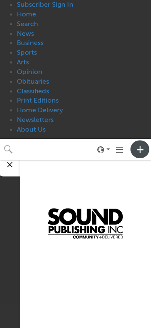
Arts (23, 62)
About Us (31, 129)
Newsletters (35, 120)
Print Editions (38, 100)
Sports (27, 52)
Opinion (29, 72)
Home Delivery (40, 110)
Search (27, 24)
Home (26, 14)
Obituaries (33, 81)
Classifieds (33, 91)
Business (30, 43)
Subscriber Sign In (45, 4)
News (25, 33)
